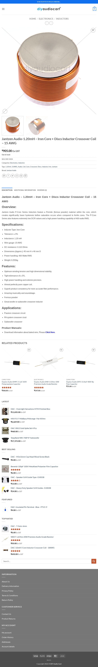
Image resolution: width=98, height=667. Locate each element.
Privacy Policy (7, 591)
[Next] (91, 70)
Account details (8, 646)
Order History (7, 637)
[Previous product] (51, 23)
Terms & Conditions (10, 595)
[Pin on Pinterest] (21, 176)
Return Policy (7, 600)
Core (27, 167)
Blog (49, 660)
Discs (39, 167)
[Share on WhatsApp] (4, 176)
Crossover (33, 167)
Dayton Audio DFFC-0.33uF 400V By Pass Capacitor (80, 383)
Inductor (45, 167)
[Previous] (7, 70)
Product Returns (8, 619)
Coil (24, 167)
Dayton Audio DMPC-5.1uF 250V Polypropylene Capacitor (14, 383)
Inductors (62, 18)
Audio (20, 167)
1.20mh (8, 167)
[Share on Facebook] (8, 176)
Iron (50, 167)
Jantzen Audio (11, 170)
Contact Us (6, 614)
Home (32, 18)
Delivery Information (10, 586)
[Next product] (47, 23)
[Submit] (93, 561)
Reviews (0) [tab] (42, 190)
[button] (3, 9)
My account (6, 632)
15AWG (14, 167)
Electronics (46, 18)
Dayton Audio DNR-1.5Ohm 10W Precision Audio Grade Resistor (46, 383)
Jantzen (54, 167)
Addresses (6, 642)
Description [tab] (7, 190)
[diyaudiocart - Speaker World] (49, 9)
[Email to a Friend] (17, 176)
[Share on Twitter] (13, 176)
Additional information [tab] (25, 190)
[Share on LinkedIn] (25, 176)
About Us (6, 581)
